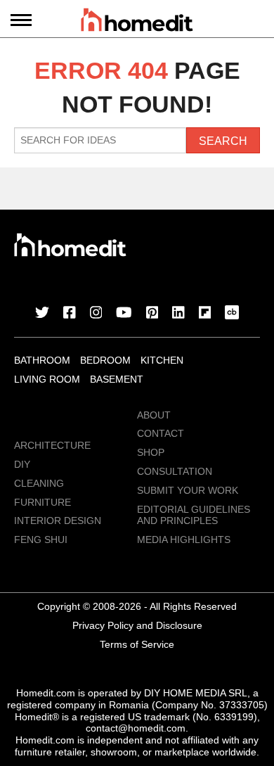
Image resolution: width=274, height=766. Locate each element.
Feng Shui (40, 539)
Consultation (174, 471)
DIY (22, 464)
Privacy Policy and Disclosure (137, 625)
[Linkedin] (178, 313)
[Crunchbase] (232, 313)
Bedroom (105, 360)
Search (223, 141)
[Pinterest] (152, 313)
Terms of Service (137, 644)
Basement (116, 379)
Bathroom (42, 360)
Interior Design (57, 520)
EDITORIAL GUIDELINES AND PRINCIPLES (193, 515)
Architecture (52, 445)
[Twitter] (42, 313)
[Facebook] (69, 313)
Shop (150, 452)
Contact (160, 433)
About (154, 415)
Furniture (42, 502)
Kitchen (162, 360)
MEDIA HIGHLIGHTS (183, 539)
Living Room (47, 379)
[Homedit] (137, 22)
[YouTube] (124, 313)
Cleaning (39, 483)
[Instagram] (96, 313)
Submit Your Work (187, 490)
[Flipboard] (205, 313)
